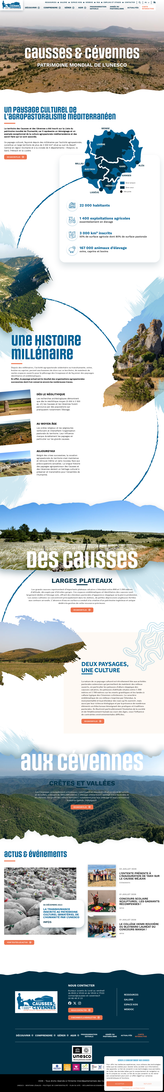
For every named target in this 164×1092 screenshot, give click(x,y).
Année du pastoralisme (117, 8)
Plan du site (75, 1085)
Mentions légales (33, 1085)
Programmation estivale (98, 8)
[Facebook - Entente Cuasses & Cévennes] (69, 1003)
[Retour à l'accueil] (11, 5)
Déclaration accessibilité (93, 1085)
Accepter (119, 1084)
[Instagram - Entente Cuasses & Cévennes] (79, 1003)
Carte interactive (148, 8)
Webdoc (89, 2)
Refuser (148, 1084)
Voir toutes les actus (17, 942)
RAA (98, 2)
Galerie (63, 2)
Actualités (132, 8)
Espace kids (76, 2)
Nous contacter (79, 1010)
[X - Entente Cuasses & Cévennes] (74, 1003)
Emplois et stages (112, 2)
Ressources (50, 2)
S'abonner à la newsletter (83, 1017)
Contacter (130, 2)
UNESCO (20, 1085)
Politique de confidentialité (133, 1088)
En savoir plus (13, 157)
